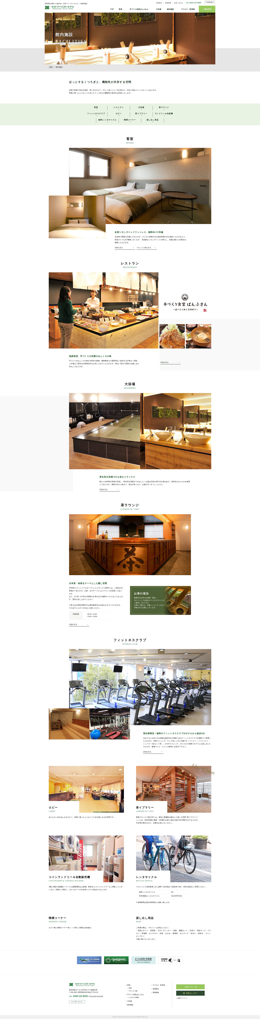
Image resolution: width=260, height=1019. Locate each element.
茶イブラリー (141, 114)
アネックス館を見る (143, 247)
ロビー (119, 114)
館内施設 (170, 9)
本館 (130, 988)
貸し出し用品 (153, 120)
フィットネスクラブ (96, 114)
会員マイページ (182, 998)
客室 (96, 107)
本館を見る (119, 247)
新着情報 (168, 3)
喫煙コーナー (130, 120)
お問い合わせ (178, 3)
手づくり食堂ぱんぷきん (139, 9)
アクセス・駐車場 (188, 9)
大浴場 (158, 9)
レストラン (119, 107)
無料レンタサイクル (107, 120)
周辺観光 (159, 3)
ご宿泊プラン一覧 (190, 987)
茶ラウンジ (164, 107)
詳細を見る (164, 362)
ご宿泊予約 (207, 9)
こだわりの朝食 (134, 997)
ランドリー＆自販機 (164, 114)
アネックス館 (133, 991)
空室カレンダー (191, 993)
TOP (112, 9)
